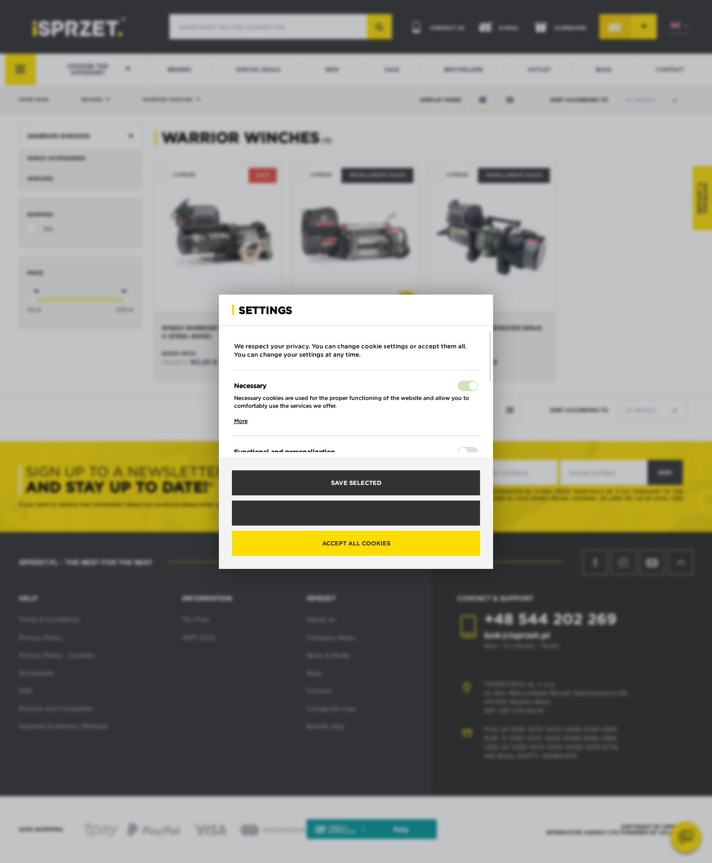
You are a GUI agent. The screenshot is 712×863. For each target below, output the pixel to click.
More (241, 420)
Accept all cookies (356, 543)
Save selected (356, 482)
